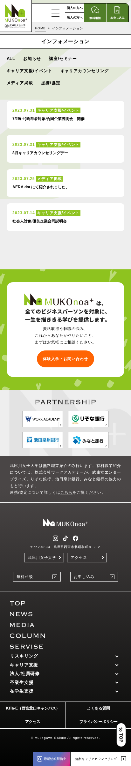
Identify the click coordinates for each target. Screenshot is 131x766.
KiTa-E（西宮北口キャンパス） (33, 708)
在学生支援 (22, 691)
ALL (11, 58)
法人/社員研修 (25, 673)
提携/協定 (50, 82)
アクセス (79, 557)
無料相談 (25, 576)
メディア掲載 (20, 82)
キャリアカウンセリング (84, 70)
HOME (40, 28)
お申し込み (84, 576)
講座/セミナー (63, 58)
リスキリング (24, 655)
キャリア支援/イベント (29, 70)
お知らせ (32, 58)
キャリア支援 (24, 664)
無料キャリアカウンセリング (96, 759)
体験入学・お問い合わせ (65, 359)
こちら (66, 492)
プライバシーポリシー (98, 721)
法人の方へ (75, 17)
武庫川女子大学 (42, 557)
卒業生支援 (22, 682)
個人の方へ (75, 8)
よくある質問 (98, 708)
